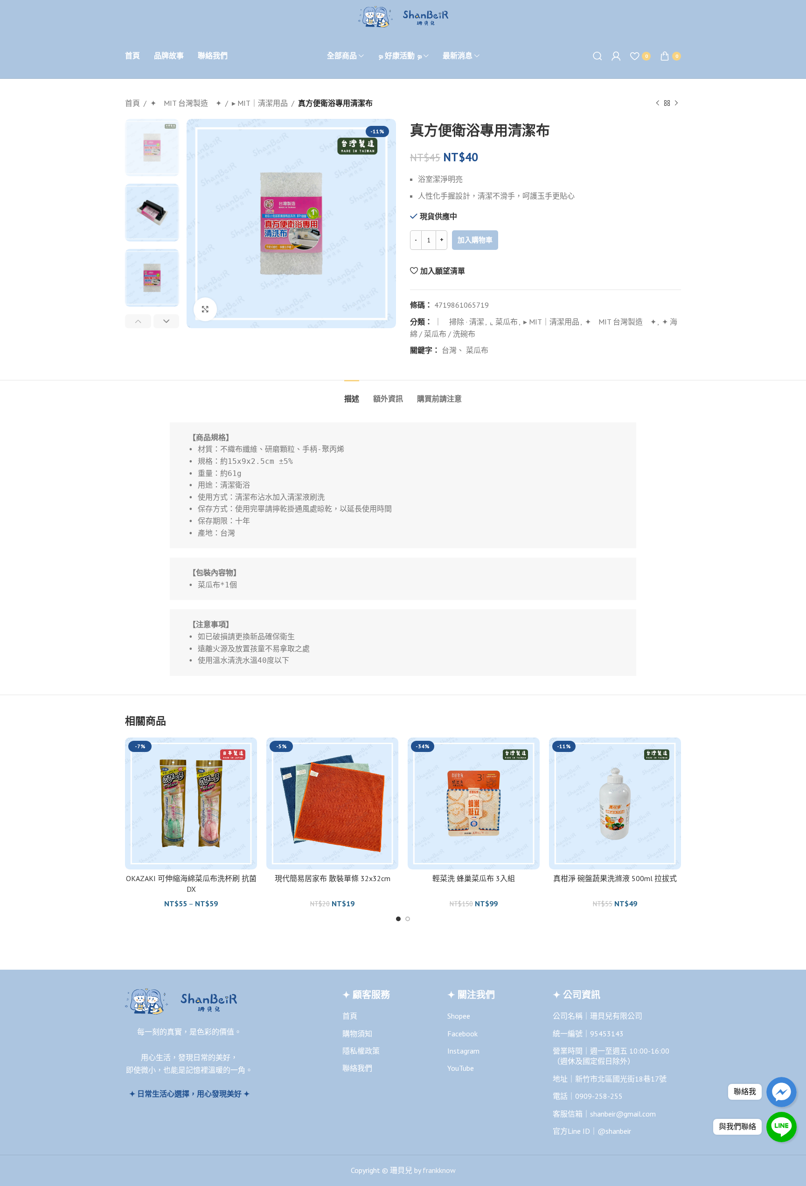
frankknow (438, 1170)
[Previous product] (657, 103)
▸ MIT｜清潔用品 (260, 103)
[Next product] (676, 103)
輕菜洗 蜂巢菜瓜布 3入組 (473, 878)
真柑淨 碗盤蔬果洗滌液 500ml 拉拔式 (615, 878)
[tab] (351, 394)
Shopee (458, 1016)
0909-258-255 (599, 1096)
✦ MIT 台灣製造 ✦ (186, 103)
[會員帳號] (616, 56)
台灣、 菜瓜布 (465, 350)
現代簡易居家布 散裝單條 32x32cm (332, 878)
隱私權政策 (361, 1050)
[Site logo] (403, 16)
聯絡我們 (357, 1068)
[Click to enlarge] (205, 309)
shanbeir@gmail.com (623, 1113)
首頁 (132, 103)
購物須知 (357, 1033)
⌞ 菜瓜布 (504, 321)
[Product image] (191, 803)
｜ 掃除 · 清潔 (459, 321)
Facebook (462, 1033)
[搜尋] (597, 56)
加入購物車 (475, 239)
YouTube (460, 1068)
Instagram (463, 1050)
